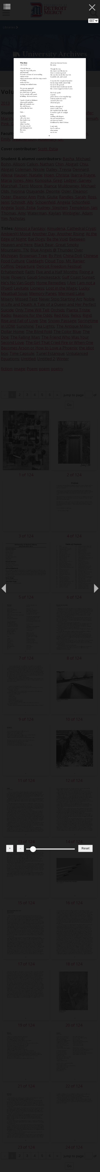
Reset (85, 848)
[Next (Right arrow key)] (91, 586)
